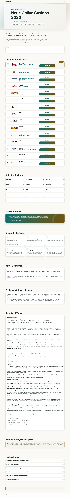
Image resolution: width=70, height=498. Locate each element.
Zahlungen (24, 50)
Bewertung (38, 48)
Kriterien (51, 48)
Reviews (23, 48)
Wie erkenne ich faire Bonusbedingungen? (15, 468)
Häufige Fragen (53, 50)
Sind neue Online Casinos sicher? (13, 464)
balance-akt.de (8, 1)
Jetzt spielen (47, 65)
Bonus (9, 50)
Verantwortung (39, 50)
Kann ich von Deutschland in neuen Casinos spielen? (17, 471)
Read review (47, 63)
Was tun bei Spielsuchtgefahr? (12, 479)
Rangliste (9, 48)
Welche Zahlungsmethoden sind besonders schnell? (17, 475)
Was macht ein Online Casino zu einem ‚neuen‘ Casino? (17, 460)
